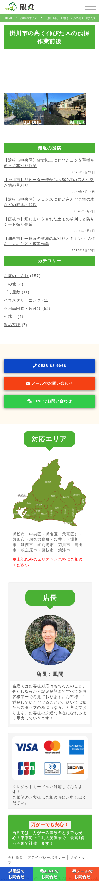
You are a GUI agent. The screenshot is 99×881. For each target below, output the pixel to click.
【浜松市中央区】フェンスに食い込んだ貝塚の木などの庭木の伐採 (49, 202)
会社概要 (15, 857)
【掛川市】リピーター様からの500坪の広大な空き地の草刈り (49, 182)
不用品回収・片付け (22, 308)
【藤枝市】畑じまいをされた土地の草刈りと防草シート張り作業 (49, 222)
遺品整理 (12, 324)
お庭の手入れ (16, 275)
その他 (10, 284)
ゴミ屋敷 (12, 292)
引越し (10, 316)
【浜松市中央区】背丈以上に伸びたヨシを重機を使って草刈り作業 (49, 163)
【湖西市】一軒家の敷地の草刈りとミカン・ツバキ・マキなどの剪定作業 (49, 241)
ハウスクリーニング (22, 300)
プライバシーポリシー (46, 857)
